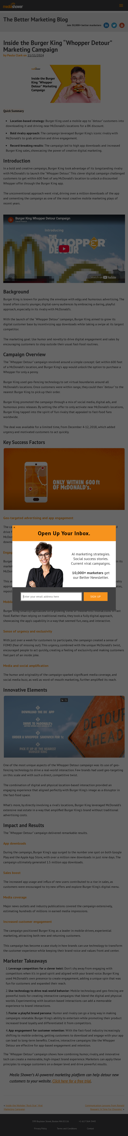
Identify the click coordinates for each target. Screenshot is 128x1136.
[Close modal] (14, 527)
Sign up (95, 596)
